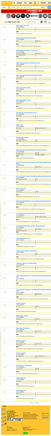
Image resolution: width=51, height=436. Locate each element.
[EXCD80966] (10, 142)
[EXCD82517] (10, 308)
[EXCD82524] (10, 155)
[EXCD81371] (10, 243)
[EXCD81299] (10, 395)
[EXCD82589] (10, 43)
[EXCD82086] (10, 181)
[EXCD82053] (10, 231)
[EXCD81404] (10, 130)
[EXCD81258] (10, 346)
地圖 (25, 433)
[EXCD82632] (10, 218)
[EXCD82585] (10, 206)
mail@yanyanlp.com (45, 418)
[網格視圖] (41, 22)
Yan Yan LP (3, 425)
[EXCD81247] (10, 268)
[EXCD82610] (10, 358)
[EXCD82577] (10, 256)
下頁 (34, 22)
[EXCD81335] (10, 281)
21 (32, 22)
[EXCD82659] (10, 68)
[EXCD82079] (10, 295)
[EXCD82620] (10, 370)
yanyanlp (3, 422)
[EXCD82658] (10, 80)
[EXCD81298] (10, 383)
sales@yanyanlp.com (46, 415)
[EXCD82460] (10, 55)
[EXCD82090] (10, 118)
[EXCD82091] (10, 93)
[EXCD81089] (10, 194)
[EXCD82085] (10, 168)
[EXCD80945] (10, 333)
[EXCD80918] (10, 321)
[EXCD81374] (10, 30)
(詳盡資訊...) (30, 33)
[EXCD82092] (10, 105)
